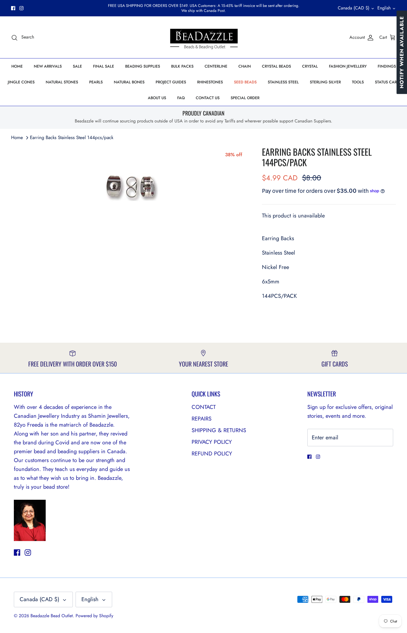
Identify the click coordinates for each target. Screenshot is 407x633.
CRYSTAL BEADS (276, 66)
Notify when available (401, 52)
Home (17, 137)
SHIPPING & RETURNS (219, 430)
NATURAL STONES (62, 82)
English (384, 8)
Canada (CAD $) (353, 8)
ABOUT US (157, 98)
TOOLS (358, 82)
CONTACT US (208, 98)
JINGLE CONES (21, 82)
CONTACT (204, 407)
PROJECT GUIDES (171, 82)
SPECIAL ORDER (245, 98)
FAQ (181, 98)
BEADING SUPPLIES (142, 66)
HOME (17, 66)
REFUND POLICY (212, 454)
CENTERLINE (216, 66)
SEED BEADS (245, 82)
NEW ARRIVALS (48, 66)
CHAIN (244, 66)
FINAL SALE (103, 66)
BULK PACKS (182, 66)
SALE (77, 66)
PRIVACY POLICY (212, 442)
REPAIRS (202, 419)
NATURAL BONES (129, 82)
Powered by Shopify (94, 616)
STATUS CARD (387, 82)
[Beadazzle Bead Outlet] (203, 37)
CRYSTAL (310, 66)
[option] (130, 188)
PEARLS (96, 82)
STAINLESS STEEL (283, 82)
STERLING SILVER (325, 82)
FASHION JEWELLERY (348, 66)
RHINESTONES (210, 82)
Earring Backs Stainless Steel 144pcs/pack (71, 137)
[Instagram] (21, 8)
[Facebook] (13, 8)
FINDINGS (387, 66)
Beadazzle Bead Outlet (51, 616)
